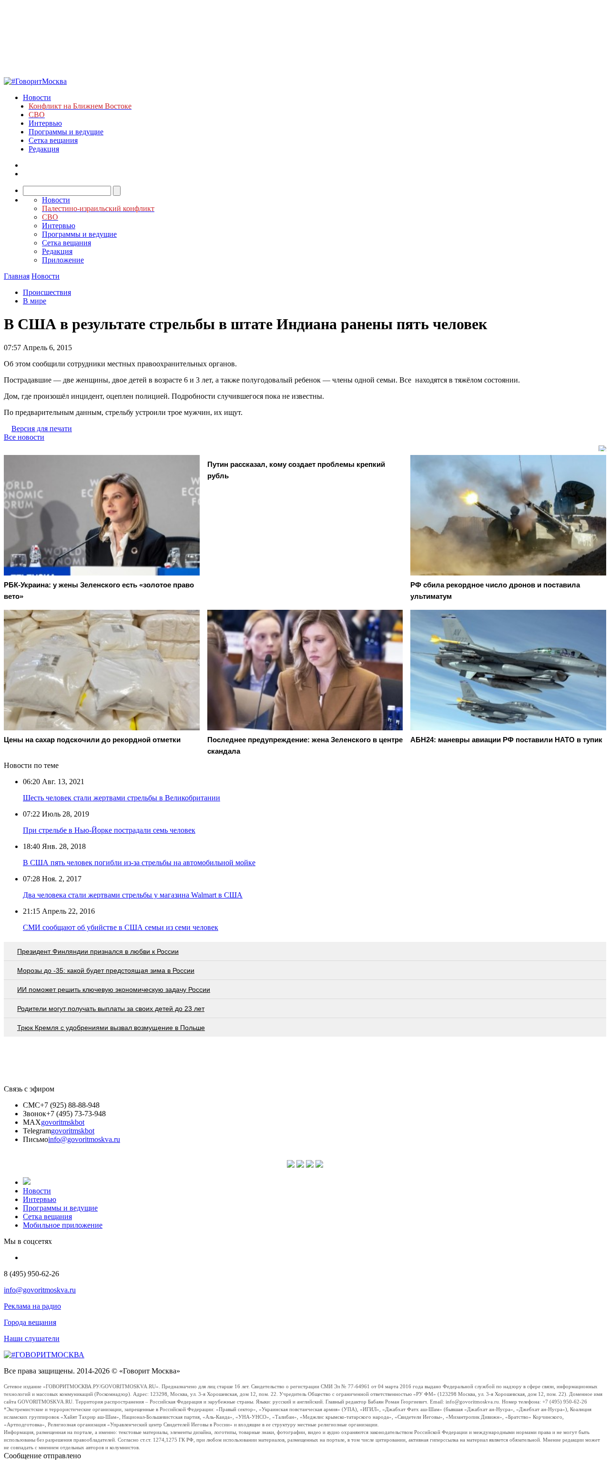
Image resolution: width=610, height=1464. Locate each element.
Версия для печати (41, 428)
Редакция (44, 149)
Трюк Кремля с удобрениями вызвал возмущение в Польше (111, 1027)
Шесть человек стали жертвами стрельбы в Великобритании (121, 798)
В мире (34, 301)
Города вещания (30, 1322)
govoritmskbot (62, 1122)
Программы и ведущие (66, 132)
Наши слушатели (32, 1338)
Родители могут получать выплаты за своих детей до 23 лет (110, 1008)
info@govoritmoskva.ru (84, 1139)
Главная (17, 276)
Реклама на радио (32, 1306)
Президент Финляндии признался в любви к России (98, 951)
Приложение (63, 260)
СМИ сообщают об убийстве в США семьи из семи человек (120, 927)
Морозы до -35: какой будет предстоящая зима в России (105, 970)
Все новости (24, 437)
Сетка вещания (53, 140)
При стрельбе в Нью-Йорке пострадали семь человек (109, 830)
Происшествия (47, 292)
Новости (37, 97)
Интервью (45, 123)
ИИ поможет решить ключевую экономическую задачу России (113, 989)
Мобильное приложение (62, 1225)
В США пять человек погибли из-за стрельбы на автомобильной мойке (139, 862)
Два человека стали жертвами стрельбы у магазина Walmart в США (133, 895)
